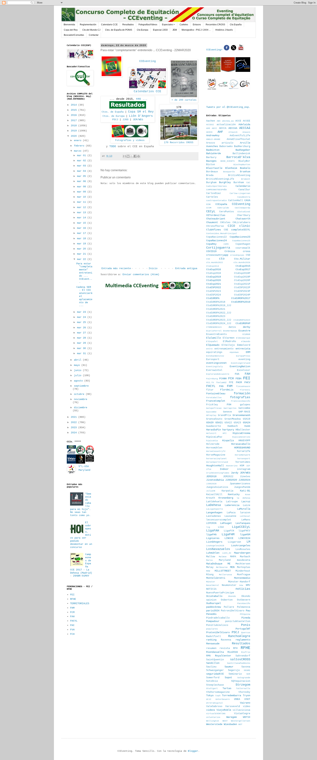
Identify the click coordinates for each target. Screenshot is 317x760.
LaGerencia (232, 505)
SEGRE (247, 670)
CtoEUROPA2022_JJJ (218, 313)
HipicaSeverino (241, 437)
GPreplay (211, 415)
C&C (248, 182)
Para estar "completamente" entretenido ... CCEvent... (84, 273)
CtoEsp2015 (243, 266)
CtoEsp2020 (213, 280)
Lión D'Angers (141, 116)
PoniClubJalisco (217, 625)
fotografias (240, 397)
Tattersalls (243, 688)
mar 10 (82, 196)
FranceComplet (215, 400)
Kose (247, 494)
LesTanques (243, 523)
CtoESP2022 (213, 287)
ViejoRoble (223, 709)
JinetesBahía (215, 479)
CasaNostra (243, 197)
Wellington (212, 721)
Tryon (246, 695)
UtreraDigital (214, 703)
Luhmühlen (212, 552)
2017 (74, 120)
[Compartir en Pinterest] (138, 156)
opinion (211, 600)
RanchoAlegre (239, 636)
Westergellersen (240, 721)
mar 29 (82, 343)
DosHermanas (230, 331)
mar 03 (82, 165)
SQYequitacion (240, 681)
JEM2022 (228, 476)
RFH (235, 648)
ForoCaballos (214, 397)
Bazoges (211, 160)
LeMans (245, 520)
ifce (208, 469)
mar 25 (82, 322)
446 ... (141, 99)
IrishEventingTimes (217, 473)
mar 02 (82, 160)
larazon (245, 512)
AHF (220, 132)
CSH (208, 259)
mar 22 (82, 259)
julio (78, 375)
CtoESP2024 (213, 295)
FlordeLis (226, 389)
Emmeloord (243, 345)
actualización (226, 124)
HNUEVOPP (244, 440)
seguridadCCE (215, 673)
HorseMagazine (215, 455)
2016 (74, 115)
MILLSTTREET (223, 570)
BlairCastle (214, 168)
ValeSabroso (214, 706)
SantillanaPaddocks (238, 663)
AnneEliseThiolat (238, 139)
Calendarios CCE (147, 91)
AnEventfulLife (240, 135)
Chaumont (212, 222)
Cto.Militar (242, 258)
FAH (72, 616)
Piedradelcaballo (218, 618)
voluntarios (213, 717)
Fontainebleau (215, 393)
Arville (245, 142)
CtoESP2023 (213, 291)
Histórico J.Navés (224, 30)
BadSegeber (243, 149)
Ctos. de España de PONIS (118, 30)
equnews (234, 352)
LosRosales (243, 549)
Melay (210, 567)
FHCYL (73, 620)
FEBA (238, 378)
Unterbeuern (223, 699)
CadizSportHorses (216, 186)
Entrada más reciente (116, 268)
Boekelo (245, 168)
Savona (245, 667)
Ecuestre (244, 330)
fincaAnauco (243, 386)
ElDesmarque (243, 338)
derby (246, 327)
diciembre (80, 407)
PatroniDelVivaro (232, 611)
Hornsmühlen (214, 448)
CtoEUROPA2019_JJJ (218, 305)
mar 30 (82, 348)
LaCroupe (232, 501)
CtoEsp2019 (213, 276)
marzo (78, 150)
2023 (74, 427)
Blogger (193, 751)
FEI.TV (210, 382)
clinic (244, 226)
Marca (209, 560)
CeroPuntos (226, 211)
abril (78, 359)
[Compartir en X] (131, 156)
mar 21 (82, 253)
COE (226, 230)
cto (222, 258)
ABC (219, 121)
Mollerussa (225, 575)
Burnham (239, 182)
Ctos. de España (113, 112)
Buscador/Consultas (74, 35)
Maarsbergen (242, 552)
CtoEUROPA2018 (215, 302)
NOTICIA (211, 589)
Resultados (128, 24)
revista (225, 648)
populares (212, 629)
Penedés (211, 614)
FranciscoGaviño (240, 401)
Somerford (212, 677)
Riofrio (245, 652)
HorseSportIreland (217, 462)
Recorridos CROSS (215, 24)
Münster (210, 582)
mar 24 (82, 317)
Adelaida (244, 124)
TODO (112, 146)
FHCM (239, 382)
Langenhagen (214, 512)
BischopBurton (242, 165)
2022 (74, 422)
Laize (246, 505)
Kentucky (234, 494)
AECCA (222, 128)
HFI (225, 433)
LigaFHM (228, 534)
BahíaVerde (213, 153)
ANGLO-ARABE (213, 139)
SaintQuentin (215, 659)
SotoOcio (212, 681)
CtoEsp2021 (213, 283)
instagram (243, 469)
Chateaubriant (215, 218)
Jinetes (245, 476)
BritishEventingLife (220, 179)
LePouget (226, 523)
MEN (232, 567)
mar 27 (82, 332)
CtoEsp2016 (213, 269)
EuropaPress (243, 356)
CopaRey (211, 244)
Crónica (230, 251)
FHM (72, 607)
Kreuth (210, 498)
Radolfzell (213, 636)
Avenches (212, 146)
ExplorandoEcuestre (217, 374)
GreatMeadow (233, 419)
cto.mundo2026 (242, 262)
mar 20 (82, 248)
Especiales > (168, 24)
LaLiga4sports (214, 509)
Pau (248, 610)
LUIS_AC (226, 553)
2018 (74, 125)
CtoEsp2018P (242, 273)
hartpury (228, 429)
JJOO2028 (211, 484)
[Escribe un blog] (128, 156)
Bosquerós (229, 172)
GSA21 (219, 422)
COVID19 (211, 251)
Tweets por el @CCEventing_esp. (228, 107)
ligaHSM (245, 534)
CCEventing (147, 61)
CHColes (225, 222)
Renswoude (212, 643)
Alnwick (233, 132)
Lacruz (245, 501)
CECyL (210, 211)
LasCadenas (213, 516)
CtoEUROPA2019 (240, 301)
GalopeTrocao (214, 408)
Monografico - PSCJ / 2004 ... (196, 30)
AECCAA (232, 128)
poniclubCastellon (237, 621)
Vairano (245, 702)
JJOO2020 (231, 479)
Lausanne (230, 516)
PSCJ (115, 119)
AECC (214, 128)
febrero (80, 145)
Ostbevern (243, 600)
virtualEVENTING (215, 714)
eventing (244, 359)
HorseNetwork (242, 455)
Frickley (212, 404)
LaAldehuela (214, 501)
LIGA (221, 527)
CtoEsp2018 (213, 273)
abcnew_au (228, 121)
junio (78, 370)
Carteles (184, 24)
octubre (80, 394)
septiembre (81, 385)
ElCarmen (228, 338)
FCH (72, 634)
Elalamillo (213, 337)
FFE (231, 382)
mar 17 (82, 233)
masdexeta (243, 560)
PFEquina (245, 614)
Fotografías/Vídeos (148, 24)
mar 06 (82, 181)
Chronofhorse (215, 226)
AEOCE (209, 132)
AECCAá (244, 128)
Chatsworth (243, 218)
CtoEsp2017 (243, 269)
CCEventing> (215, 49)
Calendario (243, 186)
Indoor (224, 469)
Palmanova (243, 607)
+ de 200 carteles (184, 100)
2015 (74, 110)
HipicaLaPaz (214, 437)
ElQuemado (212, 345)
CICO (231, 226)
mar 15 (82, 222)
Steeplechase (215, 685)
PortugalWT (243, 628)
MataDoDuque (214, 563)
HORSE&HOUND (242, 447)
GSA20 (210, 422)
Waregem (231, 717)
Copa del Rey (71, 30)
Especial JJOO (160, 30)
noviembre (80, 399)
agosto (79, 380)
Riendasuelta (215, 652)
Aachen (210, 121)
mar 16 (82, 228)
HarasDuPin (213, 429)
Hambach (232, 426)
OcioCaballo (214, 596)
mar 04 (82, 171)
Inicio (153, 268)
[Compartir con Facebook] (135, 156)
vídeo (246, 706)
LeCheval (245, 516)
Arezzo (210, 143)
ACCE (238, 121)
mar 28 (82, 337)
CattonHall (235, 200)
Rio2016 (232, 652)
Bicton (210, 164)
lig (208, 527)
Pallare (229, 607)
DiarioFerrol (214, 331)
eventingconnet (216, 362)
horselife (243, 451)
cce (208, 204)
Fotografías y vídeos (130, 140)
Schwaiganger (215, 670)
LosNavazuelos (218, 549)
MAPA (233, 556)
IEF (248, 466)
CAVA (247, 200)
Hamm (247, 426)
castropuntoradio (216, 200)
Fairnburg (212, 379)
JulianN (210, 491)
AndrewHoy (212, 135)
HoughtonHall (215, 465)
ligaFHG (211, 534)
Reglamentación (88, 24)
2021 (74, 417)
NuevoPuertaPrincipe (220, 593)
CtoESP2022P (242, 287)
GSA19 (246, 419)
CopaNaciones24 (216, 240)
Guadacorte (213, 426)
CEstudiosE (243, 212)
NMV (248, 585)
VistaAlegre (242, 713)
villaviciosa (241, 710)
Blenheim (231, 168)
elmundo (245, 341)
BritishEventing (239, 175)
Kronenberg (225, 497)
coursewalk (243, 248)
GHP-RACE (244, 412)
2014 (74, 104)
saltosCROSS (240, 659)
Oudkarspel (213, 603)
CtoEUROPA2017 (240, 298)
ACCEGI (210, 125)
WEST (225, 721)
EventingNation (240, 366)
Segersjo (234, 670)
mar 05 (82, 176)
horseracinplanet (216, 459)
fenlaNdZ (221, 382)
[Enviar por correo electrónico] (124, 156)
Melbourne (222, 567)
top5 (218, 696)
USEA (237, 699)
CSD (248, 255)
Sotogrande (243, 678)
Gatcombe (244, 408)
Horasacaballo (240, 444)
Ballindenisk (241, 153)
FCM (72, 612)
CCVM (208, 208)
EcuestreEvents (216, 334)
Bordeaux (212, 171)
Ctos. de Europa (114, 116)
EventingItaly (214, 367)
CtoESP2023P (242, 291)
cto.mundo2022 (214, 262)
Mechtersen (243, 564)
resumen (211, 648)
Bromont (245, 179)
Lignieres (212, 538)
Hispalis (228, 440)
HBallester (243, 430)
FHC (72, 625)
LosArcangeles (240, 545)
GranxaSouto (214, 419)
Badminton (212, 149)
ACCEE (246, 121)
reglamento (243, 639)
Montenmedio (242, 578)
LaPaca (231, 512)
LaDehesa (213, 505)
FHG (221, 386)
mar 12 (82, 207)
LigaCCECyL (241, 527)
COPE (226, 244)
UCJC (208, 699)
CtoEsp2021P (242, 284)
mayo (77, 365)
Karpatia (227, 491)
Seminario (235, 674)
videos (210, 709)
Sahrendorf (243, 656)
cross (246, 251)
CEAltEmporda (242, 208)
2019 (74, 130)
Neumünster (229, 585)
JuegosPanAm (242, 487)
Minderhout (243, 571)
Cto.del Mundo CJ (91, 30)
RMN (208, 656)
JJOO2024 (244, 479)
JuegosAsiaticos (217, 487)
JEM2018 (211, 476)
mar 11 (82, 202)
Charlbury (243, 215)
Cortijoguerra (218, 247)
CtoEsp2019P (242, 277)
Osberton (227, 600)
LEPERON (211, 523)
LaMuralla (243, 508)
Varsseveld (232, 706)
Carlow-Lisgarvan (240, 193)
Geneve (227, 412)
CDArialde (223, 208)
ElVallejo (228, 345)
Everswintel (214, 370)
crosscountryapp (217, 255)
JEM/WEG (138, 119)
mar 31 (82, 353)
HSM (242, 466)
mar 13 (82, 212)
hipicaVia (212, 441)
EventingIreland (240, 363)
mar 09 (82, 191)
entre (209, 349)
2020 (74, 136)
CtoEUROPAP (243, 323)
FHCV (247, 382)
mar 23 (82, 312)
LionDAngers (214, 541)
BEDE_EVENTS (228, 161)
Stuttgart (212, 688)
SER (248, 674)
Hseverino (232, 466)
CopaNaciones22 (216, 237)
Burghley (225, 182)
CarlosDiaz (213, 193)
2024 (74, 432)
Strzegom (243, 684)
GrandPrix (224, 415)
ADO (208, 128)
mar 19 (82, 243)
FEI (72, 594)
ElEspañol (212, 341)
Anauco (246, 132)
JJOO (125, 119)
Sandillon (212, 663)
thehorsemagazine (218, 692)
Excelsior (243, 370)
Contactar (94, 35)
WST (240, 724)
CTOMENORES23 (214, 327)
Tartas (227, 688)
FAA (237, 373)
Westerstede (214, 724)
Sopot (228, 677)
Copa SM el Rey (141, 111)
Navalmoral (212, 585)
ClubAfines (213, 229)
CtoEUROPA (212, 298)
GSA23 (237, 422)
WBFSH (246, 717)
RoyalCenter (223, 655)
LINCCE (229, 538)
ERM (248, 352)
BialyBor (244, 161)
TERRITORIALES (79, 603)
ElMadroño (229, 341)
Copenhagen (243, 244)
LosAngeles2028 (215, 546)
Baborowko (226, 146)
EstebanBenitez (215, 356)
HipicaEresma (241, 433)
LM (248, 542)
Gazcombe (211, 412)
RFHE (73, 599)
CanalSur (244, 189)
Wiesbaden (230, 724)
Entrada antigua (186, 268)
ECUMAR (246, 334)
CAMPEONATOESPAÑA (216, 190)
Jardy (234, 472)
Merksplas (243, 567)
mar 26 (82, 327)
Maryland (225, 560)
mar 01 (82, 155)
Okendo (232, 596)
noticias (243, 589)
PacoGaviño (243, 603)
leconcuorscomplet (218, 520)
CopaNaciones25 (241, 241)
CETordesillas (215, 215)
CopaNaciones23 (240, 236)
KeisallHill (214, 494)
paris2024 (212, 610)
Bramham (245, 171)
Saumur (229, 666)
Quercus (245, 633)
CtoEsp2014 (212, 266)
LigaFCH (229, 531)
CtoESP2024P (242, 295)
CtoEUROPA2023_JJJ (218, 320)
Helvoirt (211, 433)
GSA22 (228, 422)
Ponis (245, 625)
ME (228, 563)
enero (78, 140)
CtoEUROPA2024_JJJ (218, 323)
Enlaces (197, 24)
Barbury (211, 157)
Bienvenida (69, 24)
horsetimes (243, 462)
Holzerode (212, 444)
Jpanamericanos (240, 483)
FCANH (223, 378)
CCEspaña (221, 204)
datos (232, 327)
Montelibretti (215, 578)
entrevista (243, 348)
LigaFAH (212, 530)
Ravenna (226, 640)
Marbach (245, 556)
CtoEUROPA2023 (215, 316)
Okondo (245, 596)
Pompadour (212, 621)
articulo (227, 143)
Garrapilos (230, 408)
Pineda (245, 617)
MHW (208, 571)
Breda (210, 175)
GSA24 (246, 422)
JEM (174, 30)
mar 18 (82, 238)
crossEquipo (237, 255)
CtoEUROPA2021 (215, 309)
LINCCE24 (244, 538)
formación (242, 393)
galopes (245, 404)
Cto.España (236, 24)
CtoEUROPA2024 (242, 320)
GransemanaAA (241, 415)
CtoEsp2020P (242, 280)
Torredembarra (231, 695)
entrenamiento (224, 349)
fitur (210, 390)
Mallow (210, 556)
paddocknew (213, 606)
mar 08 (82, 186)
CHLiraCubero (241, 222)
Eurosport (212, 359)
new (241, 585)
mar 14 (82, 217)
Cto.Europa (142, 30)
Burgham (211, 182)
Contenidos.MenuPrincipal (221, 233)
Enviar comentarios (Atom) (141, 274)
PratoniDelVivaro (218, 632)
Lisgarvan (234, 542)
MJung (210, 574)
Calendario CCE (109, 24)
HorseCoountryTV (215, 451)
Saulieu (211, 667)
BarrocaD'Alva (238, 157)
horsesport (243, 459)
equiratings (214, 352)
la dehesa (243, 498)
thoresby (244, 692)
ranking (211, 639)
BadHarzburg (242, 146)
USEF (247, 699)
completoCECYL (240, 229)
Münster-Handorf (239, 582)
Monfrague (243, 574)
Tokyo (210, 695)
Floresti (245, 390)
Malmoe (223, 557)
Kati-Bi (245, 490)
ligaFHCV (244, 531)
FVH (72, 629)
